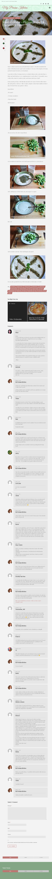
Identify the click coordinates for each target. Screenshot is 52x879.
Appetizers (18, 18)
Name (9, 822)
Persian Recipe (34, 286)
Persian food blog (11, 290)
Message (10, 805)
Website (9, 834)
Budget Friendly (35, 288)
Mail (9, 828)
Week (10, 857)
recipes (41, 288)
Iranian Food (30, 290)
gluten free (40, 290)
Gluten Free (12, 18)
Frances (18, 636)
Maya (17, 332)
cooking (9, 293)
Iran (35, 290)
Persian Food (19, 290)
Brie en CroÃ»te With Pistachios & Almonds (36, 318)
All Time (41, 857)
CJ (16, 650)
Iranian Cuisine (20, 286)
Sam (17, 419)
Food (45, 290)
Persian (24, 290)
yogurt (29, 288)
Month (26, 857)
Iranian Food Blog (14, 288)
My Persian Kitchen (7, 28)
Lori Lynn (18, 483)
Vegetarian (6, 18)
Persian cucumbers (22, 288)
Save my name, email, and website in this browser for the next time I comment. (22, 842)
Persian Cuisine (27, 286)
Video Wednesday (15, 319)
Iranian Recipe (41, 286)
